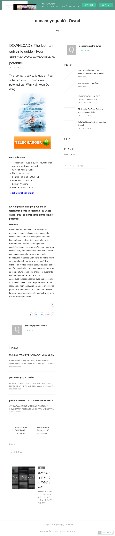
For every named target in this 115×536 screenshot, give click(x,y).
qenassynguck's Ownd (57, 20)
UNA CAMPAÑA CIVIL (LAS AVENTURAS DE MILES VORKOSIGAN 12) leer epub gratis (49, 354)
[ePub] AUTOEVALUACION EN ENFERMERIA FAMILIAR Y (36, 400)
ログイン (105, 5)
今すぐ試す (88, 5)
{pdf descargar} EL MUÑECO (22, 377)
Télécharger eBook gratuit (21, 192)
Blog (57, 30)
